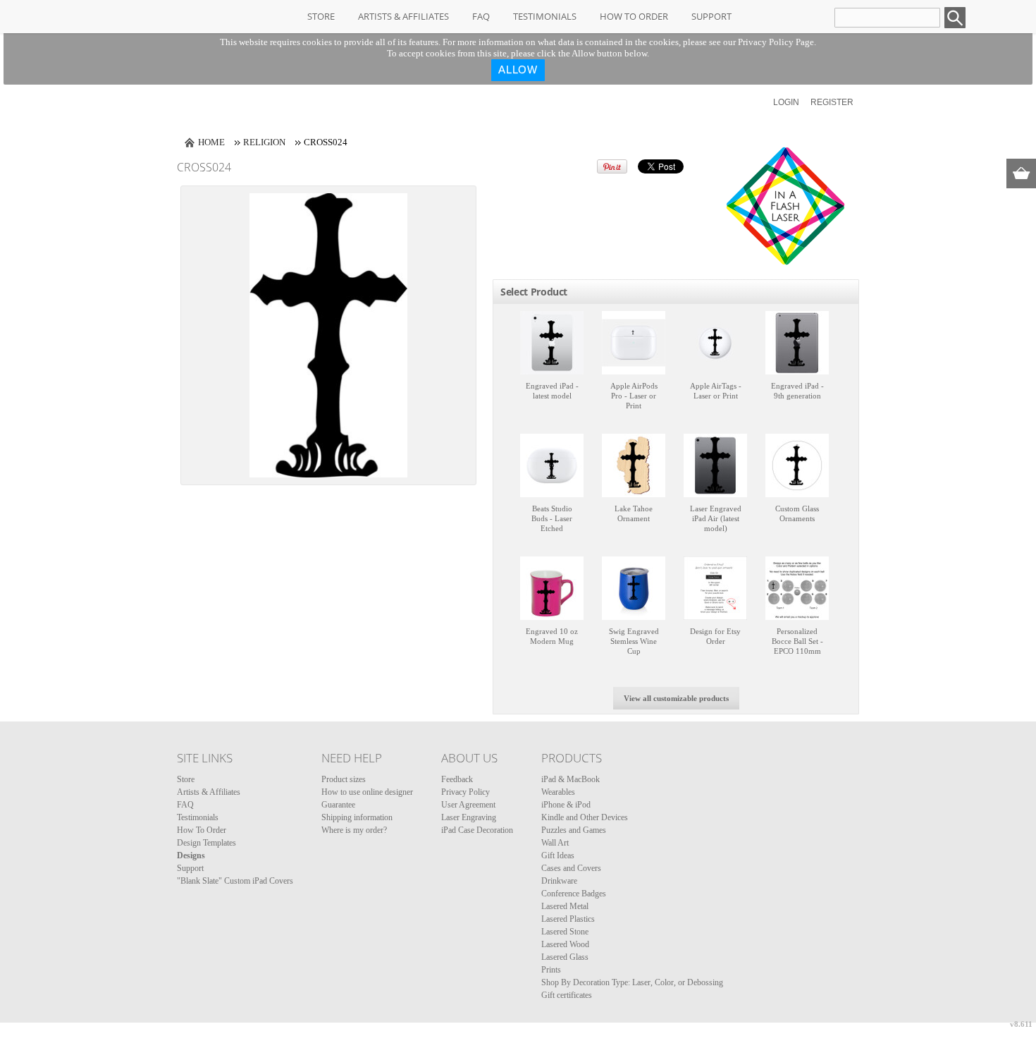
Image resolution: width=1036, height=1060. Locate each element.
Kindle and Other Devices (584, 817)
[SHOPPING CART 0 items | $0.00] (1021, 173)
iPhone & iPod (566, 805)
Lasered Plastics (568, 919)
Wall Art (555, 843)
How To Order (634, 16)
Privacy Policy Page (776, 42)
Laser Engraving (468, 817)
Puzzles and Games (573, 830)
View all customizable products (676, 698)
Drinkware (559, 881)
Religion (264, 142)
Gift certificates (566, 995)
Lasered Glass (564, 957)
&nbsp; (552, 342)
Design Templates (206, 843)
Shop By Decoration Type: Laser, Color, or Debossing (632, 982)
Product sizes (343, 779)
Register (831, 102)
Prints (551, 970)
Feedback (457, 779)
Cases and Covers (571, 868)
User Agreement (468, 805)
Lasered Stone (564, 932)
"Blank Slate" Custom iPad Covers (235, 881)
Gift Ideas (557, 855)
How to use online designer (367, 792)
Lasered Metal (564, 906)
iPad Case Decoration (477, 830)
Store (321, 16)
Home (211, 142)
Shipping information (357, 817)
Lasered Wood (565, 944)
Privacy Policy (465, 792)
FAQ (481, 16)
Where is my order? (354, 830)
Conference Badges (573, 893)
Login (786, 102)
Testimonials (544, 16)
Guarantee (338, 805)
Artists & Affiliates (403, 16)
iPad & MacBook (570, 779)
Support (711, 16)
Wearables (558, 792)
